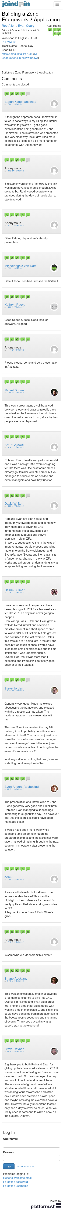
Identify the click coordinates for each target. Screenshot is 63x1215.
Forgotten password (15, 1182)
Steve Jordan (14, 688)
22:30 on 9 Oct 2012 (15, 1051)
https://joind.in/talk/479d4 (17, 54)
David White (13, 503)
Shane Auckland (16, 978)
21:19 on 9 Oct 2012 (15, 981)
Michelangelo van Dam (21, 265)
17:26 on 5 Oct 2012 (15, 104)
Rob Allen (8, 25)
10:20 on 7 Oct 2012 (15, 307)
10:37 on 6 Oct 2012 (15, 225)
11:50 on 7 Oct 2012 (15, 392)
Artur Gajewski (15, 444)
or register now (26, 1166)
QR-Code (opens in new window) (20, 56)
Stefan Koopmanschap (20, 101)
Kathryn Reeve (15, 304)
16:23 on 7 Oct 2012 (15, 506)
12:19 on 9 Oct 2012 (15, 942)
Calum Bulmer (14, 590)
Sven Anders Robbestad (22, 786)
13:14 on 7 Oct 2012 (15, 447)
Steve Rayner (14, 1048)
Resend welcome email (17, 1178)
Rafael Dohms (14, 390)
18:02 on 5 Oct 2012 (15, 170)
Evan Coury (26, 25)
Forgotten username (15, 1186)
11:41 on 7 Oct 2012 (15, 349)
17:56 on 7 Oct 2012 (15, 592)
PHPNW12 (9, 42)
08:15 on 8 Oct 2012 (15, 789)
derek (8, 877)
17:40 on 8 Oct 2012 (15, 879)
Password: (10, 1152)
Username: (10, 1139)
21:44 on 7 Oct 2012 (15, 690)
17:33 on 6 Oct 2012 (15, 268)
